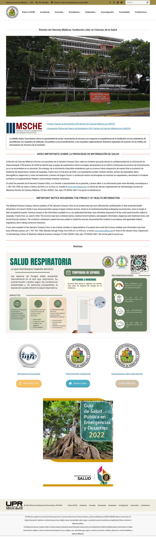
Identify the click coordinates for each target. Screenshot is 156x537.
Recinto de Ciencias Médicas (16, 2)
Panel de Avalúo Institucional (78, 374)
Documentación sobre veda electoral (127, 374)
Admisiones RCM (31, 383)
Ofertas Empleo (80, 383)
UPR (31, 2)
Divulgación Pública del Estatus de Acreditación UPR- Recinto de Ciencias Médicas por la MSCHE (89, 128)
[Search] (147, 2)
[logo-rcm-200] (78, 356)
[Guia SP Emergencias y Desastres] (78, 439)
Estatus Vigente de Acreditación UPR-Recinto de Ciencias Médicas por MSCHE (81, 124)
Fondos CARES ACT (127, 383)
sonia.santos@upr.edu (76, 187)
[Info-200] (29, 356)
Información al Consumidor (28, 374)
